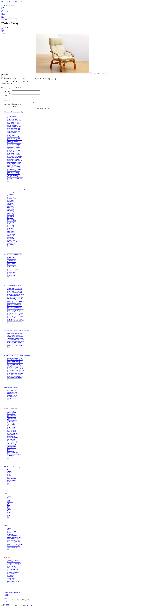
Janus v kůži (10, 209)
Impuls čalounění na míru (13, 166)
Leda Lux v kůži (11, 243)
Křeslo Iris (10, 576)
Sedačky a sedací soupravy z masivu (13, 254)
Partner (2, 17)
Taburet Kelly (10, 579)
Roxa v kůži (10, 244)
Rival (8, 474)
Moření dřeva (4, 27)
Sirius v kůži (10, 207)
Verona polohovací (12, 393)
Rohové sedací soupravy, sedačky (12, 285)
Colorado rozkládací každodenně (15, 339)
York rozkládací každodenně (14, 335)
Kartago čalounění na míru (14, 157)
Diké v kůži (10, 224)
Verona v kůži (10, 194)
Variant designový (12, 423)
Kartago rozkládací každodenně (15, 341)
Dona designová (11, 445)
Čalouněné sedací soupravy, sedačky (13, 112)
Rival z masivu (11, 273)
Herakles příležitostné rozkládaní (15, 369)
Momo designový (11, 446)
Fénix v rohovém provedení (14, 292)
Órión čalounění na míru (13, 119)
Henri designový (11, 440)
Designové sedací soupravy (11, 408)
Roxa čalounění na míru (13, 180)
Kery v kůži (10, 218)
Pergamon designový (12, 449)
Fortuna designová (12, 428)
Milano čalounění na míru (14, 132)
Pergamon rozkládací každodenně (16, 345)
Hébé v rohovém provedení (14, 295)
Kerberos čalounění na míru (14, 160)
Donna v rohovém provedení (14, 300)
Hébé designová (11, 417)
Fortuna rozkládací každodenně (15, 336)
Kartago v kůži (11, 222)
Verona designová (12, 412)
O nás (2, 8)
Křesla (5, 493)
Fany (8, 515)
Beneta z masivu (11, 265)
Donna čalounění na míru (13, 144)
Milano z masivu (11, 259)
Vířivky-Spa (7, 595)
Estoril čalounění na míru (13, 125)
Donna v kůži (10, 212)
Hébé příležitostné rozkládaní (14, 358)
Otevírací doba (4, 11)
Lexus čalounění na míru (13, 150)
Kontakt (3, 10)
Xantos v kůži (10, 232)
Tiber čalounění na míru (13, 148)
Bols (8, 508)
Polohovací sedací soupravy (11, 387)
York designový (11, 421)
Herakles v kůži (11, 225)
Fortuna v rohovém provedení (15, 297)
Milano (9, 500)
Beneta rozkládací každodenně (15, 342)
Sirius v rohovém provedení (14, 301)
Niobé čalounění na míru (13, 129)
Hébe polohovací (11, 398)
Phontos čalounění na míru (14, 120)
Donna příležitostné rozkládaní (15, 363)
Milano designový (12, 420)
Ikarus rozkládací (11, 478)
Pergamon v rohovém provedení (15, 294)
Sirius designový (11, 418)
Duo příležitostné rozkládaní (14, 374)
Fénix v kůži (10, 197)
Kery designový (11, 427)
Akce (2, 13)
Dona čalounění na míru (13, 174)
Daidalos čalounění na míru (14, 151)
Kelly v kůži (10, 219)
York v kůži (10, 203)
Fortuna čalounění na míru (14, 141)
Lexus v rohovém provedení (14, 306)
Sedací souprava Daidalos (14, 565)
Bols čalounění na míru (13, 165)
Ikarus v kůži (10, 215)
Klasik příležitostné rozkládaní (15, 373)
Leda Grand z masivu (12, 269)
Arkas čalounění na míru (13, 131)
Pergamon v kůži (11, 198)
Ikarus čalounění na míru (13, 138)
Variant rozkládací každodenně (15, 338)
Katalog (3, 33)
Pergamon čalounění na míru (14, 140)
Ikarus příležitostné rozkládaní (15, 367)
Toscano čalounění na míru (14, 175)
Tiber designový (11, 424)
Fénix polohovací (11, 390)
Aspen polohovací (12, 392)
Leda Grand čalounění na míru (15, 177)
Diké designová (11, 436)
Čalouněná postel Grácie (13, 562)
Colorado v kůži (11, 221)
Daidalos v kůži (11, 216)
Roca (8, 512)
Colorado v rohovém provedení (15, 309)
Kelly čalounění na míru (13, 154)
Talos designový (11, 457)
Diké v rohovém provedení (14, 314)
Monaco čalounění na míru (14, 126)
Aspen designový (11, 411)
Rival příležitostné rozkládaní (14, 371)
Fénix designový (11, 415)
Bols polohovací (11, 396)
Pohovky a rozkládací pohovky (12, 467)
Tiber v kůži (10, 206)
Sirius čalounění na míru (13, 146)
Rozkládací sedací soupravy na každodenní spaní (16, 330)
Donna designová (11, 430)
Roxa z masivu (11, 272)
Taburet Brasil (11, 578)
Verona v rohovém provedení (14, 289)
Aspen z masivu (11, 257)
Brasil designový (11, 414)
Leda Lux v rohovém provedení (15, 320)
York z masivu (11, 260)
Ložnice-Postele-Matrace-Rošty (12, 592)
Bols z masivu (11, 266)
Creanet (8, 604)
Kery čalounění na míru (13, 153)
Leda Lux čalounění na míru (14, 178)
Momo (9, 469)
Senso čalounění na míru (13, 128)
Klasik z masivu (11, 275)
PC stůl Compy (11, 575)
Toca (8, 513)
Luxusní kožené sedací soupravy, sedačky (15, 190)
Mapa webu (29, 605)
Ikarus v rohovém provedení (14, 310)
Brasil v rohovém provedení (14, 291)
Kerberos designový (12, 437)
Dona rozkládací (11, 480)
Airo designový (11, 455)
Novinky (3, 14)
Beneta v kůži (10, 228)
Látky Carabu (4, 30)
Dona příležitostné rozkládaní (14, 377)
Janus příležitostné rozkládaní (14, 361)
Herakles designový (12, 434)
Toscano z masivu (12, 268)
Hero (8, 506)
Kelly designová (11, 431)
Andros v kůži (11, 234)
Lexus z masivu (11, 263)
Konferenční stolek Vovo (13, 581)
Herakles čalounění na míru (14, 162)
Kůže (2, 29)
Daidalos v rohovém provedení (15, 313)
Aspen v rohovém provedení (14, 288)
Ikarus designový (11, 425)
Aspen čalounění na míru (13, 115)
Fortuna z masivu (11, 262)
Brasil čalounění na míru (13, 117)
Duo (8, 477)
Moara (9, 471)
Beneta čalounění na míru (13, 163)
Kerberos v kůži (11, 226)
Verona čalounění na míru (14, 116)
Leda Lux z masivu (12, 270)
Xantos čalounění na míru (14, 168)
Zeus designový (11, 443)
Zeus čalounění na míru (13, 172)
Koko (8, 497)
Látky (2, 32)
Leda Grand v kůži (12, 241)
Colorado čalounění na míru (14, 156)
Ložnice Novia (11, 566)
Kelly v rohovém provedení (14, 307)
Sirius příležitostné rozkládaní (15, 360)
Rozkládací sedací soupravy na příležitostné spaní (17, 355)
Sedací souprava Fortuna (13, 560)
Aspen (9, 499)
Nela (8, 511)
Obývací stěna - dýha (12, 569)
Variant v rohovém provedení (14, 298)
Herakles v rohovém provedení (15, 316)
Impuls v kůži (10, 231)
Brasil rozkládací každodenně (15, 333)
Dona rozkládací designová (14, 454)
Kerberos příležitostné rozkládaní (15, 370)
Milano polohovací (12, 395)
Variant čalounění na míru (14, 143)
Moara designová (11, 448)
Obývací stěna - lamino (13, 570)
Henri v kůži (10, 235)
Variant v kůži (10, 210)
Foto (2, 16)
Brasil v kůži (10, 195)
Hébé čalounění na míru (13, 137)
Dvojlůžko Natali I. (12, 573)
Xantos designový (12, 439)
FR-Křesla (10, 502)
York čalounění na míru (13, 134)
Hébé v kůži (10, 200)
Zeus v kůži (10, 237)
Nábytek (6, 594)
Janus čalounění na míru (13, 147)
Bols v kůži (10, 229)
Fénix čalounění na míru (13, 122)
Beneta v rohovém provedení (14, 319)
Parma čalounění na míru (13, 135)
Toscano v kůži (11, 240)
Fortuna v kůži (11, 204)
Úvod (2, 7)
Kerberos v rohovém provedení (15, 317)
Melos (8, 503)
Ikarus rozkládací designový (14, 452)
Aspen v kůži (10, 192)
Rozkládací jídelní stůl (13, 572)
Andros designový (12, 442)
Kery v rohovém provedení (14, 312)
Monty (9, 509)
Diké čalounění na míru (13, 159)
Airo (8, 481)
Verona (9, 496)
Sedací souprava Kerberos (14, 563)
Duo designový (11, 451)
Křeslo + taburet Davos (13, 567)
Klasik (9, 475)
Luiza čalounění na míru (13, 123)
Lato (8, 505)
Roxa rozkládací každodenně (14, 344)
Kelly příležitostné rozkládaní (14, 364)
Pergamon (9, 472)
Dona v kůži (10, 238)
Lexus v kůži (10, 213)
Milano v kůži (10, 201)
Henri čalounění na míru (13, 171)
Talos (8, 483)
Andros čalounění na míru (14, 169)
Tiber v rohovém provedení (14, 303)
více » (5, 601)
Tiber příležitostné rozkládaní (14, 366)
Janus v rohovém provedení (14, 304)
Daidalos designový (12, 433)
